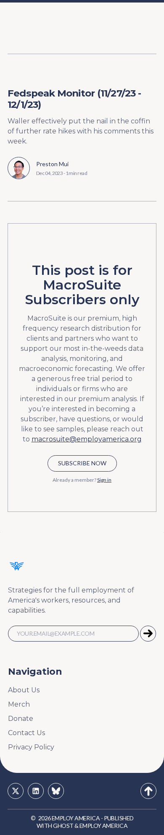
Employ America (76, 818)
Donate (20, 719)
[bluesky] (56, 791)
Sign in (104, 480)
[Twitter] (16, 791)
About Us (24, 690)
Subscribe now (82, 463)
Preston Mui (52, 163)
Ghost (63, 825)
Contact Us (26, 733)
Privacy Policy (31, 747)
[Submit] (148, 634)
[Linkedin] (36, 791)
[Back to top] (148, 791)
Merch (19, 704)
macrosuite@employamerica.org (87, 439)
